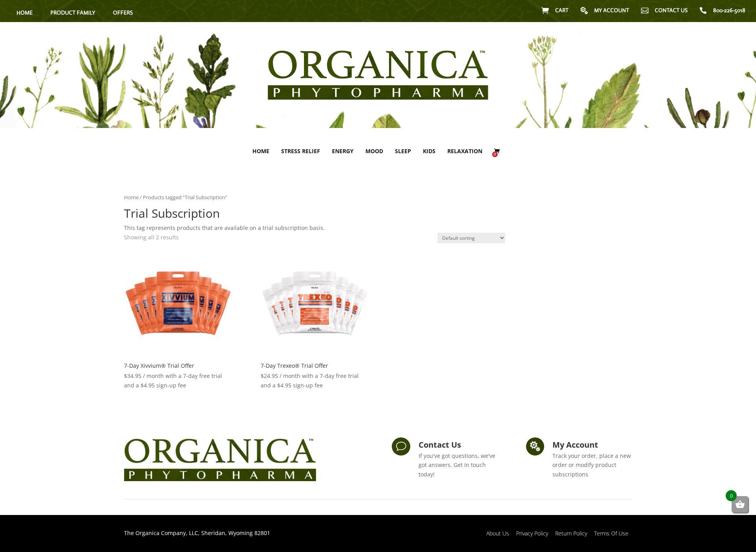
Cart (562, 10)
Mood (374, 151)
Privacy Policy (532, 533)
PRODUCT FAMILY (72, 12)
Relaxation (464, 151)
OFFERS (123, 12)
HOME (25, 12)
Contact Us (671, 10)
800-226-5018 (729, 10)
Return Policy (571, 533)
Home (260, 151)
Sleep (403, 151)
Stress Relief (300, 151)
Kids (429, 151)
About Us (497, 533)
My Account (611, 10)
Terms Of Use (611, 533)
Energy (343, 151)
